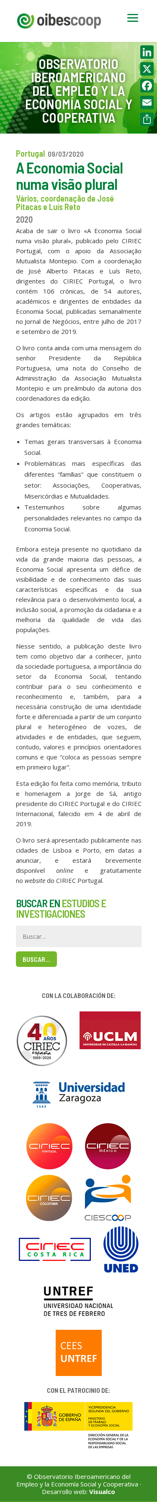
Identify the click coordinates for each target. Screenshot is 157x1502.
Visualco (102, 1491)
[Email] (147, 102)
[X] (147, 68)
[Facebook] (147, 85)
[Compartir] (147, 119)
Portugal (30, 153)
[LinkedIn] (147, 52)
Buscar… (36, 959)
